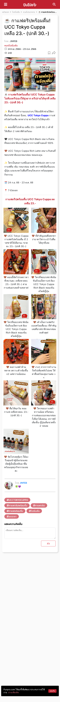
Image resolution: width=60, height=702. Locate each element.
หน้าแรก (5, 12)
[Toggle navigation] (5, 4)
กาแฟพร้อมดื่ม (16, 511)
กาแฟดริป (40, 505)
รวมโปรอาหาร (29, 12)
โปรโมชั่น (35, 511)
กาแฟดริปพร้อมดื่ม (18, 505)
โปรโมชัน (16, 12)
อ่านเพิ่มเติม (13, 692)
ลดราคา (12, 516)
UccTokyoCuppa (18, 500)
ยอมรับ (52, 691)
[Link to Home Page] (30, 4)
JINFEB (13, 41)
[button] (54, 53)
